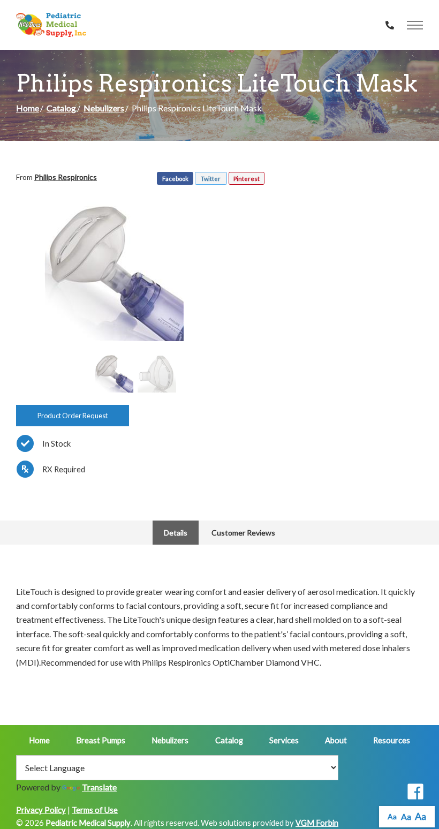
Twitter (211, 178)
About (336, 740)
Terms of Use (95, 810)
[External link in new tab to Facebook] (415, 792)
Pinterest (246, 178)
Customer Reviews (243, 532)
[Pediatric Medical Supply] (51, 25)
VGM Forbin (317, 822)
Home (27, 108)
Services (284, 740)
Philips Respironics (65, 177)
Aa (392, 816)
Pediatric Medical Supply (88, 822)
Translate (99, 787)
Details (175, 532)
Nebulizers (104, 108)
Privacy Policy (41, 810)
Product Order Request (72, 415)
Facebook (175, 178)
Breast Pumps (100, 740)
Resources (391, 740)
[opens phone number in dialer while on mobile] (389, 25)
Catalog (61, 108)
